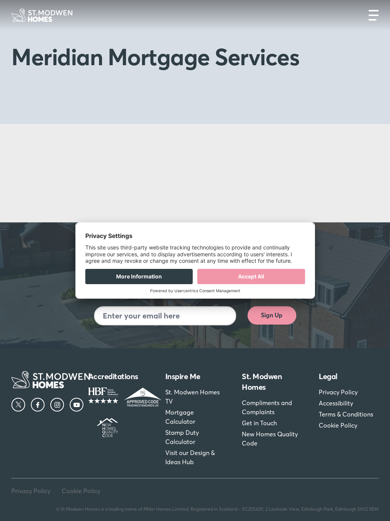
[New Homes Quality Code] (100, 427)
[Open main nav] (374, 15)
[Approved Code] (136, 397)
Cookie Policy (338, 425)
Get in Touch (259, 423)
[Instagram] (57, 405)
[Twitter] (18, 405)
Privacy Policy (338, 392)
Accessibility (336, 403)
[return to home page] (41, 15)
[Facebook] (38, 405)
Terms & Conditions (346, 414)
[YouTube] (76, 405)
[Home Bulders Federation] (100, 397)
